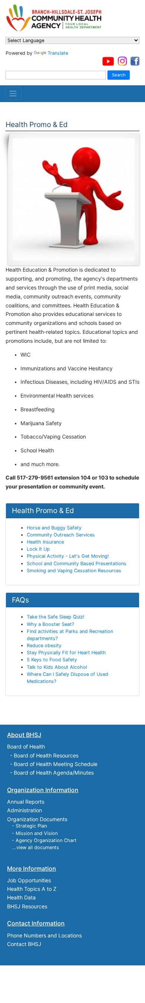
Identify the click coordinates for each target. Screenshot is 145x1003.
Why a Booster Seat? (50, 624)
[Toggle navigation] (13, 93)
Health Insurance (45, 542)
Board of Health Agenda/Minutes (54, 772)
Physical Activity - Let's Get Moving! (68, 556)
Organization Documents (37, 819)
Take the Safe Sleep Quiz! (55, 617)
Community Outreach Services (61, 535)
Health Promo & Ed (43, 510)
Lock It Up (38, 549)
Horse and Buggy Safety (54, 528)
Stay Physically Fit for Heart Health (66, 652)
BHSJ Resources (27, 906)
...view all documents (35, 847)
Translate (58, 53)
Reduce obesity (44, 645)
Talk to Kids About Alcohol (57, 667)
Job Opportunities (29, 880)
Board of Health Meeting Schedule (55, 764)
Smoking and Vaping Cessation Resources (74, 570)
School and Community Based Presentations (76, 563)
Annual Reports (25, 801)
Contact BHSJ (24, 944)
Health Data (21, 897)
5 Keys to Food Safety (52, 659)
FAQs (20, 599)
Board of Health (26, 746)
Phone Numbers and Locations (44, 935)
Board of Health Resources (46, 755)
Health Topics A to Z (32, 889)
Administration (24, 810)
